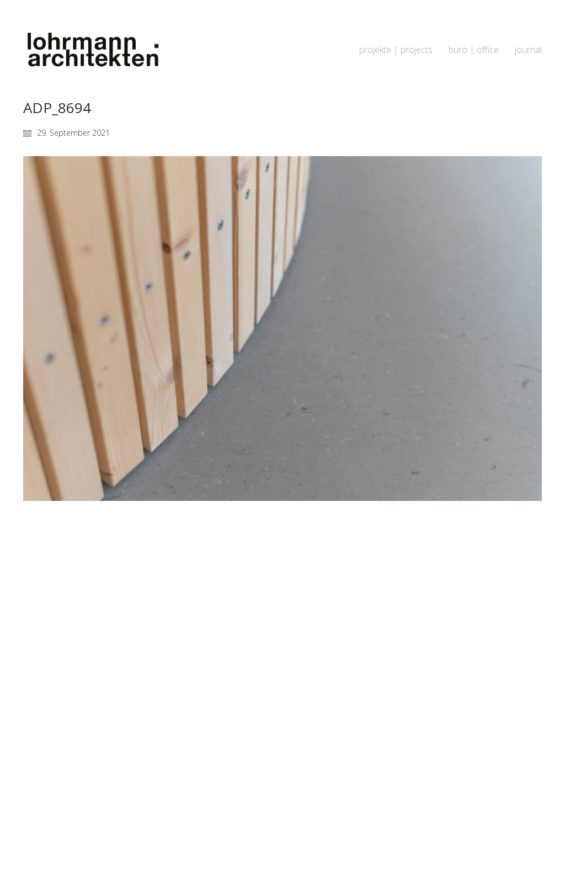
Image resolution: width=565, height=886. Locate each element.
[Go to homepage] (92, 50)
